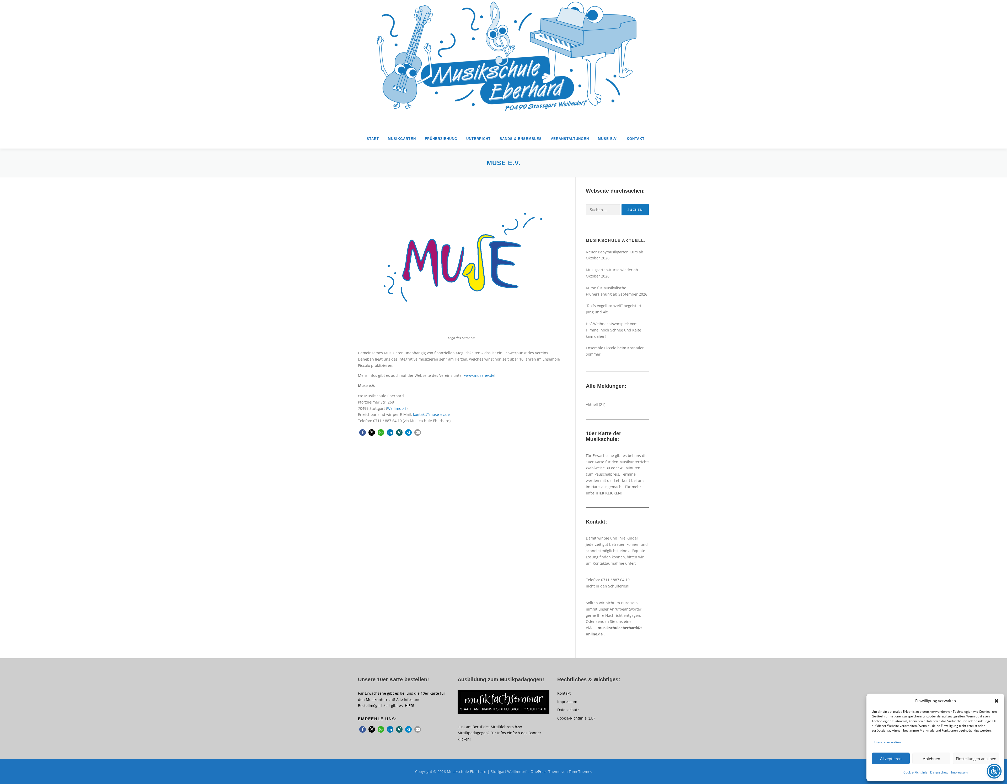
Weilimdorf (396, 408)
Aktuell (592, 404)
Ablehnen (931, 758)
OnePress (539, 771)
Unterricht (478, 139)
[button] (996, 701)
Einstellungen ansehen (976, 758)
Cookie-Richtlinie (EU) (575, 718)
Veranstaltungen (570, 139)
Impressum (959, 772)
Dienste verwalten (887, 742)
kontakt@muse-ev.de (431, 414)
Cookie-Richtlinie (915, 772)
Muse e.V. (608, 139)
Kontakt (636, 139)
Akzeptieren (891, 758)
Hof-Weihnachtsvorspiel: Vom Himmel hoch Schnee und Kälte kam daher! (613, 330)
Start (373, 139)
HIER (409, 705)
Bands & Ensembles (521, 139)
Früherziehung (441, 139)
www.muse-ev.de (479, 375)
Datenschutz (939, 772)
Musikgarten (402, 139)
